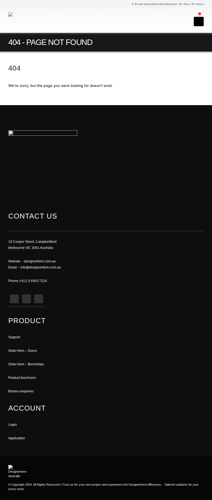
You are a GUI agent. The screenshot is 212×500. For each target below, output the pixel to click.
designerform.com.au (40, 261)
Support (14, 337)
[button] (194, 12)
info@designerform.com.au (40, 267)
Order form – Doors (22, 350)
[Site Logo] (23, 19)
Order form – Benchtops (26, 364)
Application (16, 438)
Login (12, 424)
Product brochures (22, 377)
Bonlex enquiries (21, 391)
